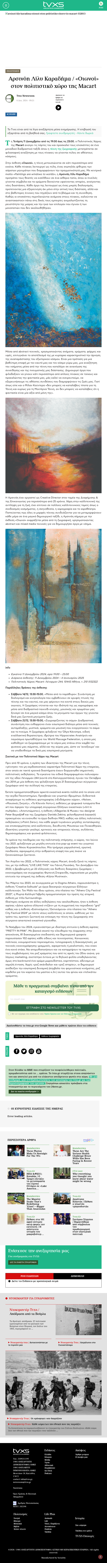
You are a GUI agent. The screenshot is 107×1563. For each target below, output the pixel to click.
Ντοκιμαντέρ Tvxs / (24, 1310)
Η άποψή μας (81, 1457)
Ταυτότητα (17, 1488)
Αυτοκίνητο (50, 1527)
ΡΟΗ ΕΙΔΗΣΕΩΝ (29, 1276)
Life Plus (49, 1514)
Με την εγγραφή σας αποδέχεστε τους (47, 1014)
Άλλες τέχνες (20, 1529)
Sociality (62, 1558)
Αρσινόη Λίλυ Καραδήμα (26, 1036)
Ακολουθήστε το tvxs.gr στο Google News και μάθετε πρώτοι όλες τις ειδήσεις (51, 1026)
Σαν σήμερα (80, 1525)
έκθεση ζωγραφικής (50, 1036)
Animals (48, 1518)
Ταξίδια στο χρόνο (83, 1531)
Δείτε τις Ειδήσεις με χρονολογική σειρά (33, 1281)
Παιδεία (48, 1529)
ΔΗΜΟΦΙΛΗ (77, 1276)
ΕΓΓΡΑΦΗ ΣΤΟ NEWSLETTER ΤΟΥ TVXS (53, 1007)
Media (47, 1460)
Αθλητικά (49, 1465)
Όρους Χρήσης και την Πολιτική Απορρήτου (63, 1014)
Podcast (48, 1473)
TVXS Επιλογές (84, 1536)
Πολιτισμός (20, 1514)
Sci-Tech (48, 1471)
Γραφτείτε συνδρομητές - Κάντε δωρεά (69, 133)
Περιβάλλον (50, 1468)
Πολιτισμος (13, 71)
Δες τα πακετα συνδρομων (23, 1262)
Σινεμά (17, 1518)
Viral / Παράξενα (52, 1524)
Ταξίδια (48, 1532)
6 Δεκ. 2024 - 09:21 (25, 101)
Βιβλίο (16, 1527)
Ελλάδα (48, 1455)
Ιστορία (79, 1518)
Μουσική (18, 1524)
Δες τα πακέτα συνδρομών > (25, 1092)
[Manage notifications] (100, 1557)
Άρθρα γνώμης (82, 1455)
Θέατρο (17, 1521)
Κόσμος (48, 1457)
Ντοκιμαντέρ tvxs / (20, 1343)
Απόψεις (80, 1450)
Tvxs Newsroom (26, 96)
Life (46, 1521)
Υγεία (47, 1463)
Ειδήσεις (49, 1450)
